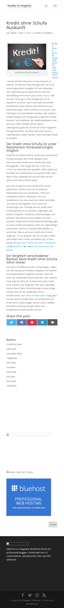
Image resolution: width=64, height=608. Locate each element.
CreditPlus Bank (14, 344)
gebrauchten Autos (40, 95)
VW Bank (10, 376)
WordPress (32, 603)
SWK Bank (11, 348)
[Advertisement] (32, 412)
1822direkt (11, 385)
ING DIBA (11, 362)
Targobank (11, 358)
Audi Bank (11, 381)
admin (14, 32)
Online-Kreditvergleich (35, 295)
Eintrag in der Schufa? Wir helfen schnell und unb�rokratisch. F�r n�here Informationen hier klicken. (30, 246)
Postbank (10, 367)
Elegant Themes (31, 600)
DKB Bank (11, 372)
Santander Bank (14, 353)
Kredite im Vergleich (43, 32)
